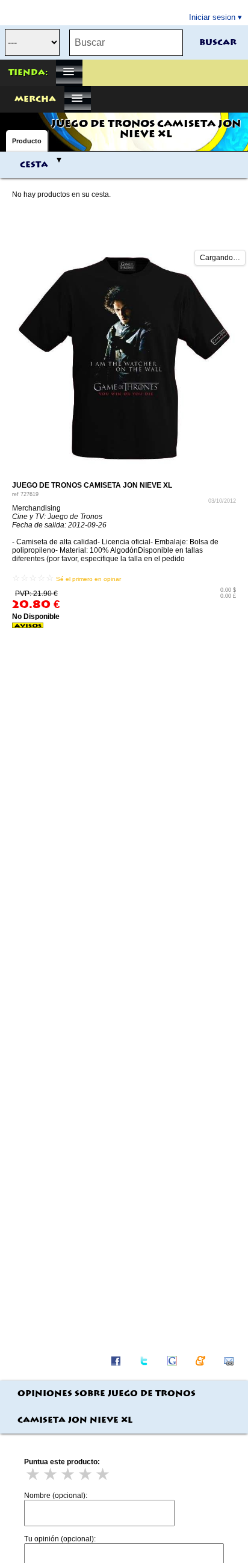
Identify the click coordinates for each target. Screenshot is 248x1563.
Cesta (34, 165)
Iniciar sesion (212, 17)
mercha (35, 99)
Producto (27, 140)
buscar (218, 42)
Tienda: (28, 72)
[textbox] (126, 43)
